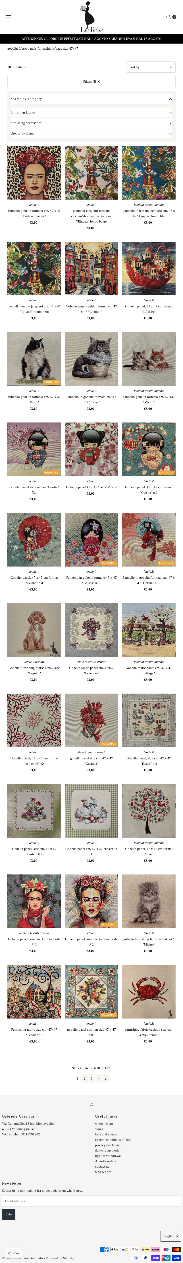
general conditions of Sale (113, 1139)
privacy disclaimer (108, 1145)
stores (99, 1129)
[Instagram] (91, 1104)
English (169, 1236)
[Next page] (106, 1078)
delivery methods (107, 1150)
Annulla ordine (105, 1161)
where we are (104, 1123)
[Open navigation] (8, 17)
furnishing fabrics (23, 112)
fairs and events (106, 1134)
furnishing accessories (26, 123)
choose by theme (22, 133)
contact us (102, 1166)
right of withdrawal (108, 1156)
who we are (103, 1172)
